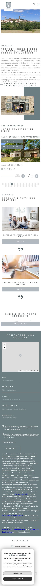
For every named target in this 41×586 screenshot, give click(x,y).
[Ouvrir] (34, 4)
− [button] (4, 347)
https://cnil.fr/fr (21, 494)
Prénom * (7, 386)
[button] (3, 184)
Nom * (5, 377)
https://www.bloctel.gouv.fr (12, 515)
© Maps (26, 370)
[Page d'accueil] (8, 5)
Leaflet (20, 370)
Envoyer (11, 448)
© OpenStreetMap (34, 370)
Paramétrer (17, 573)
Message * (8, 415)
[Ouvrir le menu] (39, 4)
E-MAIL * (7, 396)
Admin (34, 574)
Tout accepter (17, 579)
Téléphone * (9, 405)
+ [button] (4, 344)
